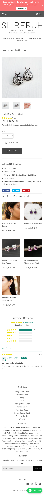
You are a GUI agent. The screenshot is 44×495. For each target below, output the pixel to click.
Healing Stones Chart (22, 404)
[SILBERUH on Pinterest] (32, 484)
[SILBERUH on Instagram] (36, 484)
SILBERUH (23, 490)
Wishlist (22, 419)
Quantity (5, 131)
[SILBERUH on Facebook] (27, 484)
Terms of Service (22, 416)
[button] (7, 118)
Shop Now (22, 8)
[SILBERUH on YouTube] (40, 484)
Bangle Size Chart (22, 392)
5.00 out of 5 (28, 323)
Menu (7, 14)
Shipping (16, 125)
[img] (7, 354)
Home (4, 50)
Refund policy (22, 407)
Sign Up (38, 468)
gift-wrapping (21, 479)
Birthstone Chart (22, 395)
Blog (22, 398)
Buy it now (12, 151)
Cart (40, 14)
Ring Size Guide (22, 410)
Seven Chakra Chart (22, 413)
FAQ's (22, 401)
